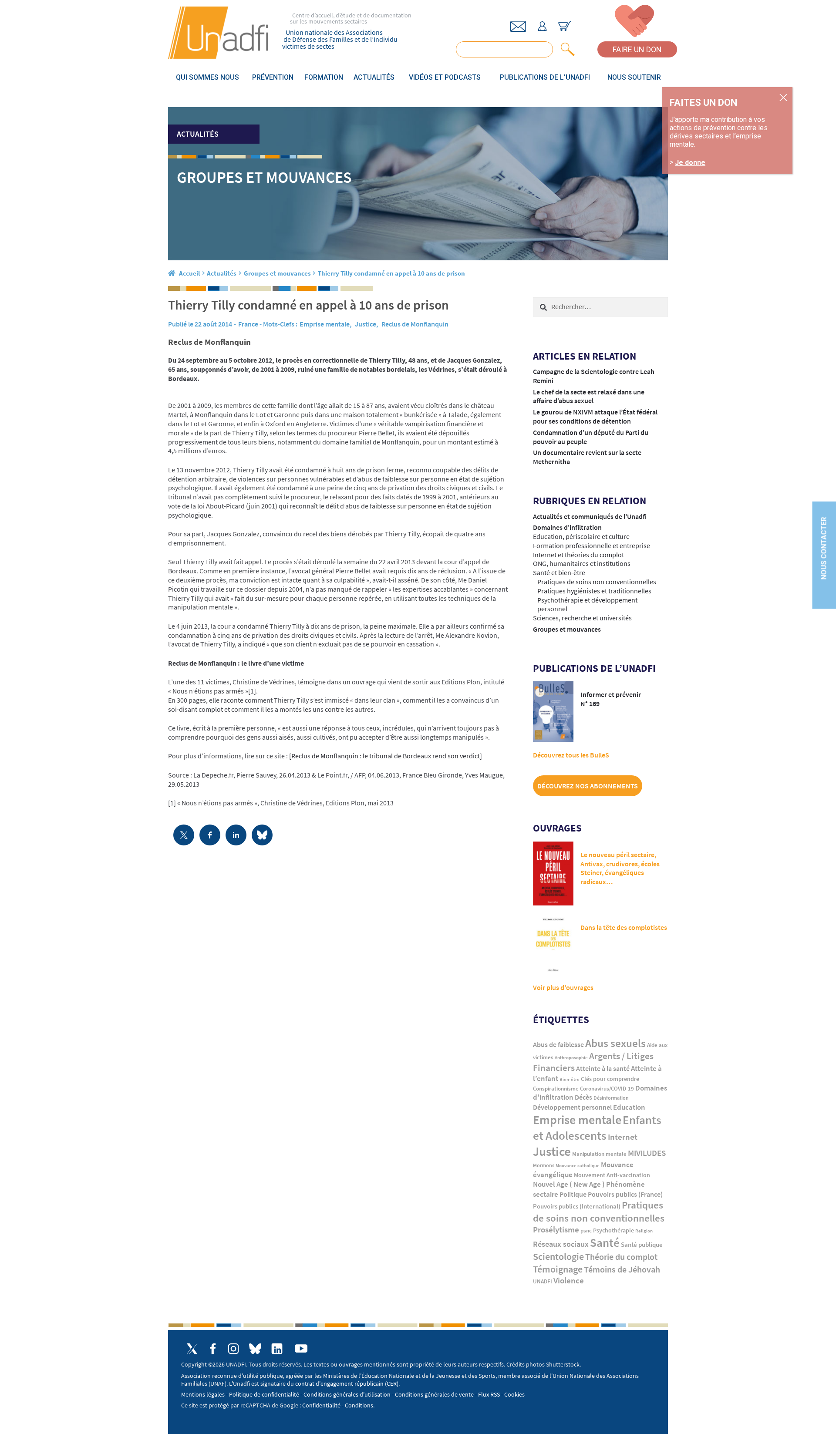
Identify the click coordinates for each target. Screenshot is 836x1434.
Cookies (514, 1394)
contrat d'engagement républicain (339, 1383)
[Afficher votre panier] (564, 26)
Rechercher (566, 49)
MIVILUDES (647, 1153)
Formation (323, 77)
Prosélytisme (556, 1230)
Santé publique (642, 1244)
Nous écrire (518, 26)
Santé (605, 1242)
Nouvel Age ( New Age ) (569, 1184)
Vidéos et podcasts (445, 77)
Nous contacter (823, 548)
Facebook (212, 1348)
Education (629, 1107)
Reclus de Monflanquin (414, 324)
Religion (644, 1231)
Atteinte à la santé (603, 1068)
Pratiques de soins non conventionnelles (596, 581)
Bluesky (255, 1348)
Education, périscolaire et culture (581, 536)
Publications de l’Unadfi (545, 77)
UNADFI (542, 1281)
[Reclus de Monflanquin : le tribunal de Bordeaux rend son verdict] (385, 755)
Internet (622, 1136)
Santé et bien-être (559, 572)
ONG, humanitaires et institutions (581, 563)
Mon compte (542, 26)
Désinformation (611, 1098)
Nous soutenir (634, 77)
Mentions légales (203, 1394)
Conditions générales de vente (434, 1394)
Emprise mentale (325, 324)
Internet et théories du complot (578, 554)
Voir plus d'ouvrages (563, 987)
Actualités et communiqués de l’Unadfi (590, 516)
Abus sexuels (615, 1043)
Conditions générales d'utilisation (347, 1394)
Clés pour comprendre (610, 1079)
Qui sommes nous (207, 77)
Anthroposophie (571, 1057)
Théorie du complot (621, 1256)
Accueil (189, 273)
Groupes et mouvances (277, 273)
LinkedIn (276, 1348)
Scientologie (558, 1256)
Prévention (272, 77)
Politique (573, 1194)
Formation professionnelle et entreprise (591, 545)
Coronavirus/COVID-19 (607, 1088)
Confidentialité (321, 1405)
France (248, 324)
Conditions (359, 1405)
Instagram (233, 1348)
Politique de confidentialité (264, 1394)
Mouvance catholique (578, 1165)
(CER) (391, 1383)
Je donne (690, 162)
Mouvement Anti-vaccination (612, 1175)
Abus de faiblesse (558, 1044)
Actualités (374, 77)
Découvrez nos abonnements (587, 785)
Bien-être (570, 1079)
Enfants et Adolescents (597, 1127)
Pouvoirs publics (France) (625, 1194)
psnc (586, 1230)
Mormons (543, 1165)
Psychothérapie (613, 1230)
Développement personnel (572, 1107)
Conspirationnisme (556, 1088)
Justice (365, 324)
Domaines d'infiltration (567, 527)
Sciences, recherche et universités (582, 617)
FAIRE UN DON (637, 49)
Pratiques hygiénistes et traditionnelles (594, 590)
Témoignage (558, 1269)
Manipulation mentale (599, 1154)
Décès (583, 1097)
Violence (568, 1281)
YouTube (301, 1348)
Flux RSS (489, 1394)
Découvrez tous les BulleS (571, 755)
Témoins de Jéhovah (622, 1269)
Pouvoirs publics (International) (576, 1206)
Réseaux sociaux (561, 1244)
